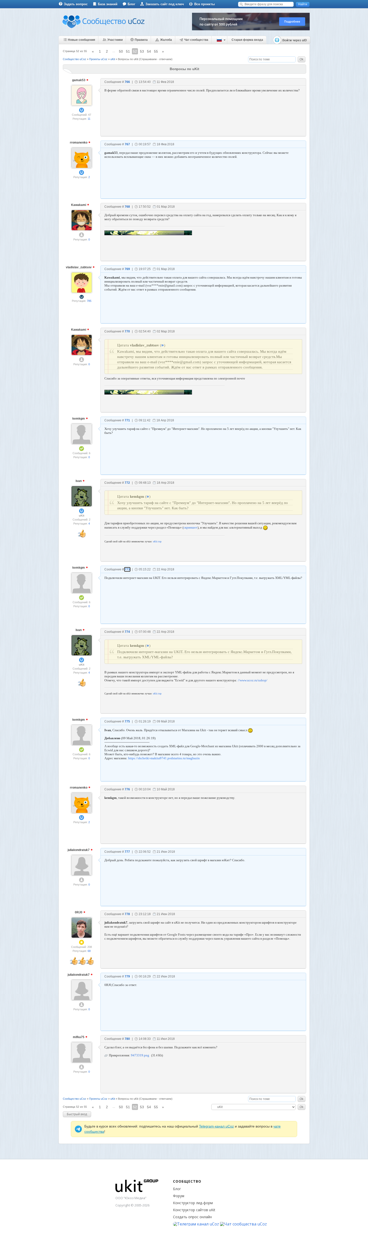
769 (127, 269)
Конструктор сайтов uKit (194, 1209)
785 (89, 300)
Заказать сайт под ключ (164, 4)
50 (121, 51)
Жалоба (166, 40)
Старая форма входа (247, 40)
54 (149, 51)
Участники (115, 40)
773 (127, 569)
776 (127, 789)
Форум (178, 1195)
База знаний (107, 4)
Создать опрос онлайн (192, 1216)
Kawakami (79, 205)
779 (127, 976)
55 (156, 51)
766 (127, 82)
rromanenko (79, 142)
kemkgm (79, 418)
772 (127, 482)
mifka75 (79, 1037)
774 (127, 632)
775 (127, 721)
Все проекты (204, 4)
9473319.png (140, 1055)
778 (127, 914)
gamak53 (79, 80)
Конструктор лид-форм (193, 1202)
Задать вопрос (76, 4)
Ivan (79, 481)
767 (127, 144)
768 (127, 206)
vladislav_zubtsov (79, 267)
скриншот (190, 527)
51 (128, 51)
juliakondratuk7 (79, 850)
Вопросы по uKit (128, 59)
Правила (141, 40)
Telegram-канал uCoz (216, 1126)
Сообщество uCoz (74, 59)
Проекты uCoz (98, 59)
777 (127, 851)
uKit (112, 59)
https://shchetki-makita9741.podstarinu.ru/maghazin (164, 758)
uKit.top (157, 541)
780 (127, 1039)
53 (142, 51)
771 (127, 420)
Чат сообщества (196, 40)
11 (89, 118)
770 (127, 331)
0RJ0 (79, 912)
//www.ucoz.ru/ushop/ (252, 680)
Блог (131, 4)
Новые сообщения (81, 40)
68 (89, 950)
